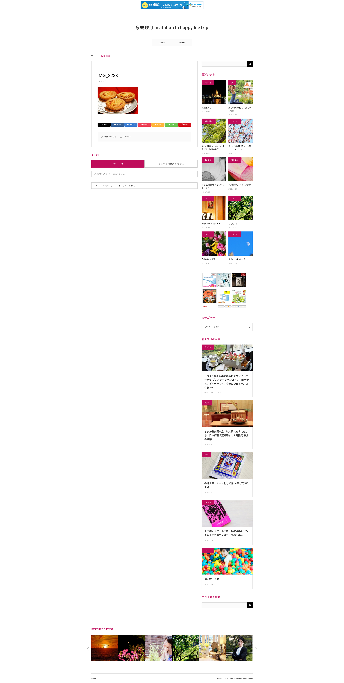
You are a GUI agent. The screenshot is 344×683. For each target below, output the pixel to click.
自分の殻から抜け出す (211, 223)
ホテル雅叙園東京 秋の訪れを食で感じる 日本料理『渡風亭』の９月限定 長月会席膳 (226, 435)
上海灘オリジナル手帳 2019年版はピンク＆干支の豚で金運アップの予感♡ (226, 533)
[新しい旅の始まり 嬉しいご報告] (240, 92)
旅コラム (208, 347)
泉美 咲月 (112, 137)
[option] (104, 648)
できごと (208, 83)
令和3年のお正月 (210, 259)
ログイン (118, 185)
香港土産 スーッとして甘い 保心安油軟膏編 (226, 485)
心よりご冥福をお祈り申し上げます (213, 186)
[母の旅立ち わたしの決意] (240, 169)
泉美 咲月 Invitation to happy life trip (172, 27)
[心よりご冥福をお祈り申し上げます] (214, 169)
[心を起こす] (240, 208)
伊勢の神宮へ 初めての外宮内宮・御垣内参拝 (213, 147)
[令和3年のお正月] (214, 243)
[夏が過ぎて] (214, 92)
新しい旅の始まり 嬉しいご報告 (239, 109)
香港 (206, 455)
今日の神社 (209, 121)
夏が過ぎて (206, 108)
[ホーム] (92, 55)
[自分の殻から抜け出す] (214, 208)
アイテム (208, 502)
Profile (182, 43)
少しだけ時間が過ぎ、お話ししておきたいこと (239, 147)
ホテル (207, 403)
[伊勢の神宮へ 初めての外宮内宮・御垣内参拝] (214, 131)
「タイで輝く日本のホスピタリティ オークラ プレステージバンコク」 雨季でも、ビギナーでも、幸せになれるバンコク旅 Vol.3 (226, 382)
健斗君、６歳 (211, 579)
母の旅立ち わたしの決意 (239, 185)
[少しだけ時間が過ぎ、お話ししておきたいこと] (240, 131)
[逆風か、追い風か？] (240, 243)
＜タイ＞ (219, 393)
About (162, 43)
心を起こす (233, 223)
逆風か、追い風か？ (236, 259)
